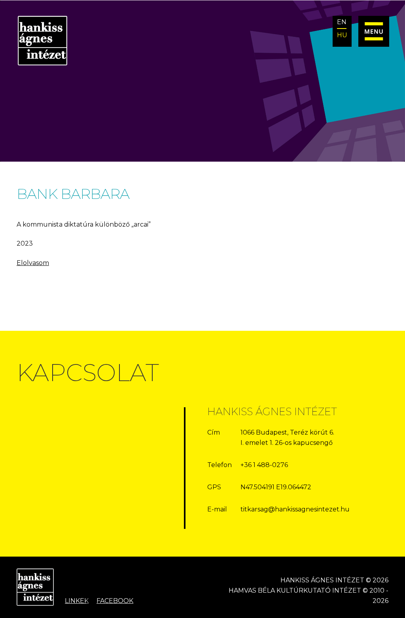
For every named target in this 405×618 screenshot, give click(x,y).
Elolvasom (33, 263)
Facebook (115, 601)
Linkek (77, 601)
